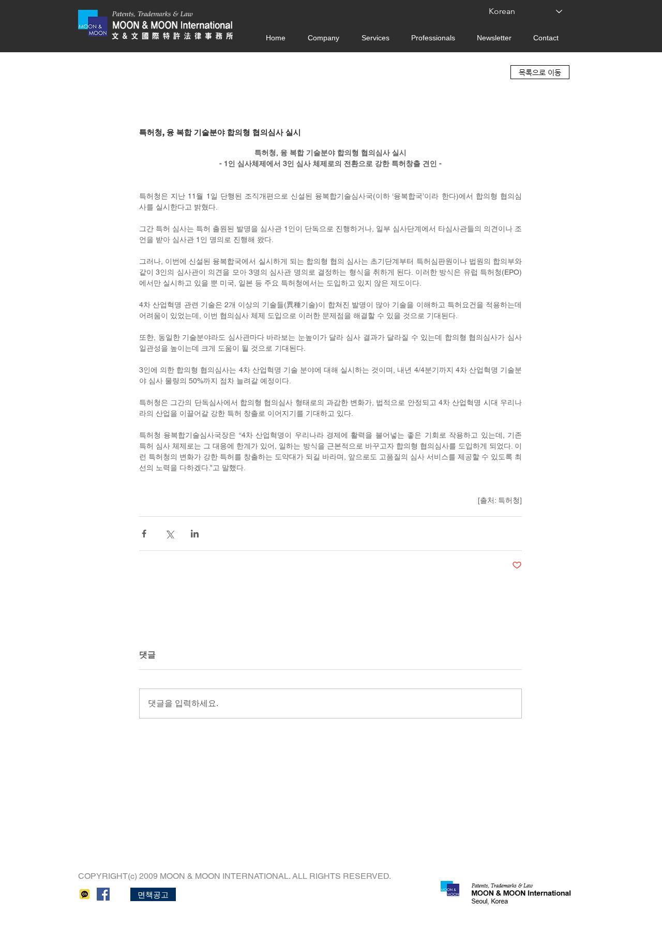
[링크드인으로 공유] (195, 533)
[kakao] (84, 894)
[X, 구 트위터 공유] (169, 533)
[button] (153, 894)
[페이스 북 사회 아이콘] (103, 894)
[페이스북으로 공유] (144, 533)
